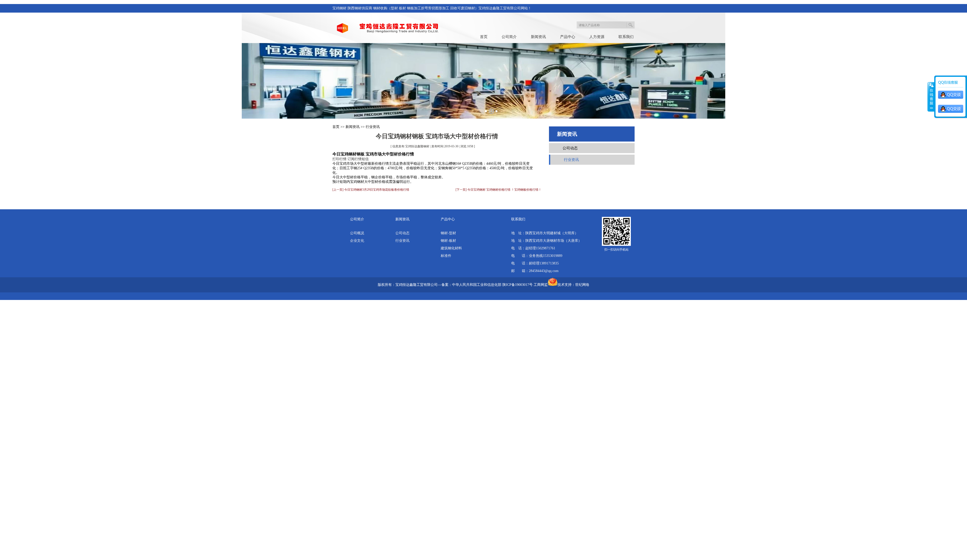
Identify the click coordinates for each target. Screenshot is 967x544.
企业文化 (357, 241)
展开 (931, 97)
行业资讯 (373, 127)
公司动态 (570, 148)
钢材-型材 (448, 233)
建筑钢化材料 (451, 248)
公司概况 (357, 233)
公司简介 (509, 37)
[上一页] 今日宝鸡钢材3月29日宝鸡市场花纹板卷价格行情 (370, 189)
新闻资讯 (538, 37)
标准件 (446, 256)
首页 (484, 37)
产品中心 (567, 37)
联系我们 (626, 37)
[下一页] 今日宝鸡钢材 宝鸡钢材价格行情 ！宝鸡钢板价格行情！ (498, 189)
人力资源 (596, 37)
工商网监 (541, 285)
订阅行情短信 (358, 159)
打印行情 (339, 159)
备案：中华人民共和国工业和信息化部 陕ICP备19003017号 (487, 285)
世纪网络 (582, 285)
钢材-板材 (448, 241)
